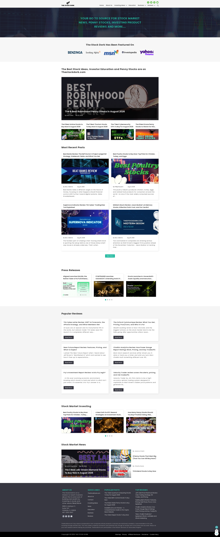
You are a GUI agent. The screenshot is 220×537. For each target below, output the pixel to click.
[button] (105, 299)
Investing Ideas (93, 503)
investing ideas (119, 5)
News (89, 506)
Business (90, 513)
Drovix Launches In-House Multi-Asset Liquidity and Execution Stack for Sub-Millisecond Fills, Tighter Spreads (141, 277)
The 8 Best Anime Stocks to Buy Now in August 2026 (72, 125)
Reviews (90, 516)
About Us (109, 5)
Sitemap (118, 534)
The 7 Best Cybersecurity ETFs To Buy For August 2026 (122, 125)
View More (110, 256)
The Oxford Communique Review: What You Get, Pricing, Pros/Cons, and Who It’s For (134, 323)
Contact (90, 500)
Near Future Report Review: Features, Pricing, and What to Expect (85, 348)
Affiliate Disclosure (134, 534)
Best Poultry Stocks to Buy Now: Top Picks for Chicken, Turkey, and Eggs (134, 155)
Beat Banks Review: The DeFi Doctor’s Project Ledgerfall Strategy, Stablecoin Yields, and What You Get (84, 155)
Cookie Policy (154, 534)
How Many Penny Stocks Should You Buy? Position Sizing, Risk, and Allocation (140, 413)
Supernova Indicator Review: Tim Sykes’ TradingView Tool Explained (84, 206)
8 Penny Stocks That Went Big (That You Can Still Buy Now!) (144, 457)
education (132, 5)
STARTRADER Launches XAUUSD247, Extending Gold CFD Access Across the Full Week (108, 277)
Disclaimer (145, 534)
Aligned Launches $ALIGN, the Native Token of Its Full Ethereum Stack (76, 277)
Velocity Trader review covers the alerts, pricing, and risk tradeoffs (134, 373)
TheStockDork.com (94, 493)
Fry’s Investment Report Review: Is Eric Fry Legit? (85, 372)
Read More (68, 337)
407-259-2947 (67, 512)
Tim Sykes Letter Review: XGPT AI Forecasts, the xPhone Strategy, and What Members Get (84, 323)
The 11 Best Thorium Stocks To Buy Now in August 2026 (97, 125)
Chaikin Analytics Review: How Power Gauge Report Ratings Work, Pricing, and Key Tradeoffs (134, 348)
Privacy (124, 534)
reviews (150, 5)
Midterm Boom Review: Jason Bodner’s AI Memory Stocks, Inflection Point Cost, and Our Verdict (132, 206)
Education (91, 510)
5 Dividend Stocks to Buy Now (144, 471)
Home (102, 5)
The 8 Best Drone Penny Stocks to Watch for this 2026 (145, 125)
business (141, 5)
